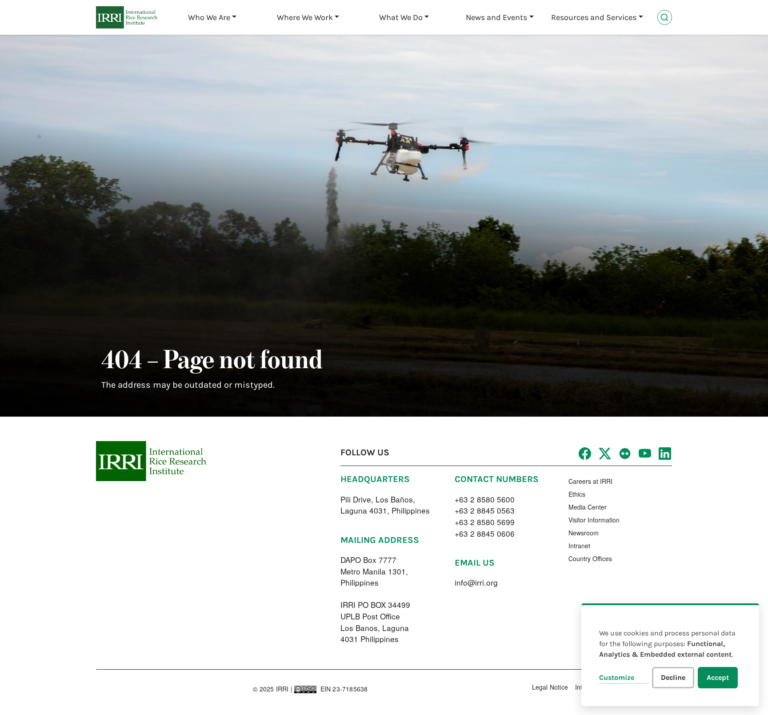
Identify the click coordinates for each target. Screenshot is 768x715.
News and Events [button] (496, 17)
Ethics (576, 494)
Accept (718, 677)
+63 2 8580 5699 (485, 521)
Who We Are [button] (209, 17)
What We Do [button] (401, 17)
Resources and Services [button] (593, 17)
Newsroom (583, 532)
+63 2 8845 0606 (485, 533)
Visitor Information (594, 519)
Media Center (587, 506)
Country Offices (590, 558)
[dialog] (670, 654)
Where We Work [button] (305, 17)
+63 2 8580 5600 (485, 499)
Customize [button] (616, 677)
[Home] (126, 17)
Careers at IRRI (590, 481)
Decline (673, 677)
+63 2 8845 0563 (485, 510)
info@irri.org (476, 582)
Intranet (579, 545)
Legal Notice (550, 687)
